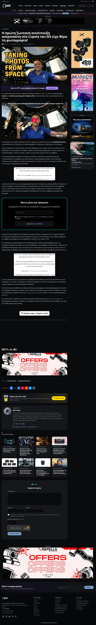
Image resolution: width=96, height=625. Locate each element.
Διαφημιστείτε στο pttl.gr (61, 605)
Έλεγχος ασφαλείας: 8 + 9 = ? (16, 519)
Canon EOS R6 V (60, 10)
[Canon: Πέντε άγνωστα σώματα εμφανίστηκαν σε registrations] (9, 462)
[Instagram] (84, 1)
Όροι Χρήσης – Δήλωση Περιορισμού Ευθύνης (61, 607)
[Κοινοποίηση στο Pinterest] (22, 388)
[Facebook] (81, 1)
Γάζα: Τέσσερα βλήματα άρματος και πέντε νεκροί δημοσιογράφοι (59, 472)
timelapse (19, 254)
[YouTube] (86, 1)
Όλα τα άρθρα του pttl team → (20, 427)
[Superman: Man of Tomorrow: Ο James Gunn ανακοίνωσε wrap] (42, 441)
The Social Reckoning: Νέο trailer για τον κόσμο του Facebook (26, 472)
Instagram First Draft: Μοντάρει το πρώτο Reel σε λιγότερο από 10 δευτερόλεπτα (59, 451)
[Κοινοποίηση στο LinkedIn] (18, 388)
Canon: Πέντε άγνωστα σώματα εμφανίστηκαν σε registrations (9, 472)
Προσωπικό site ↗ (32, 427)
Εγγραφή (88, 587)
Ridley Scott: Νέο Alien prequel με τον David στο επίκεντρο (9, 450)
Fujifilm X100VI (79, 10)
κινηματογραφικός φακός (35, 293)
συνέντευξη (43, 93)
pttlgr (37, 216)
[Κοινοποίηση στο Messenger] (30, 388)
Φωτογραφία (28, 5)
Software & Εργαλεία (81, 605)
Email (28, 507)
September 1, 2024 (48, 275)
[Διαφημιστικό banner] (48, 21)
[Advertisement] (34, 331)
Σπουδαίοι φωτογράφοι (30, 10)
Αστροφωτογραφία (11, 381)
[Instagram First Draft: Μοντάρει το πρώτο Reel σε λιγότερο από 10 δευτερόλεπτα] (59, 441)
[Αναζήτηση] (93, 6)
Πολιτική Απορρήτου (31, 514)
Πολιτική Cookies (59, 612)
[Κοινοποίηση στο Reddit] (26, 388)
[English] (93, 1)
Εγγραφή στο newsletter (34, 224)
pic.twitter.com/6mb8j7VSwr (43, 175)
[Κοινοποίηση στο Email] (33, 388)
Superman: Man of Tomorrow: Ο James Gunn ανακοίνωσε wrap (41, 451)
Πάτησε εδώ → (53, 88)
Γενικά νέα (63, 5)
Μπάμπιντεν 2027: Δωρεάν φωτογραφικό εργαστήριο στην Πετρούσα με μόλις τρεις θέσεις (26, 452)
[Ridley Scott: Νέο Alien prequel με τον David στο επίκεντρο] (9, 441)
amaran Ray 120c (70, 10)
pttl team (6, 44)
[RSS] (90, 1)
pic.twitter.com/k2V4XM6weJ (38, 271)
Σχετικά (57, 603)
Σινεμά (41, 5)
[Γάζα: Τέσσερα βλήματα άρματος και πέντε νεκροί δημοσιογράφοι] (59, 462)
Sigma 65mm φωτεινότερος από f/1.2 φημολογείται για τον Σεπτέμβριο (42, 473)
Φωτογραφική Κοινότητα (82, 603)
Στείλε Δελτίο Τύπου (42, 10)
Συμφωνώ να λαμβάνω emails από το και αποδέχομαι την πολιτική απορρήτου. (34, 217)
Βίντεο (35, 5)
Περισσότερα (71, 5)
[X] (88, 1)
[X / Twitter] (14, 424)
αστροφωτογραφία (54, 299)
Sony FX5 (21, 10)
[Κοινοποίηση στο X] (15, 388)
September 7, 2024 (48, 179)
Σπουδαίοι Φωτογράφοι (82, 601)
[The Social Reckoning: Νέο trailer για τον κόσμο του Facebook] (26, 462)
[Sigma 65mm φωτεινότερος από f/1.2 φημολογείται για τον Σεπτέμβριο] (42, 462)
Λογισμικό (52, 10)
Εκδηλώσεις (55, 5)
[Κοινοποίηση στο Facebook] (11, 388)
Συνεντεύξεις (37, 615)
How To (21, 5)
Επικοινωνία (6, 608)
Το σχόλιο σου (11, 491)
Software (47, 5)
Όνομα (10, 507)
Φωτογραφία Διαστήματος (24, 381)
